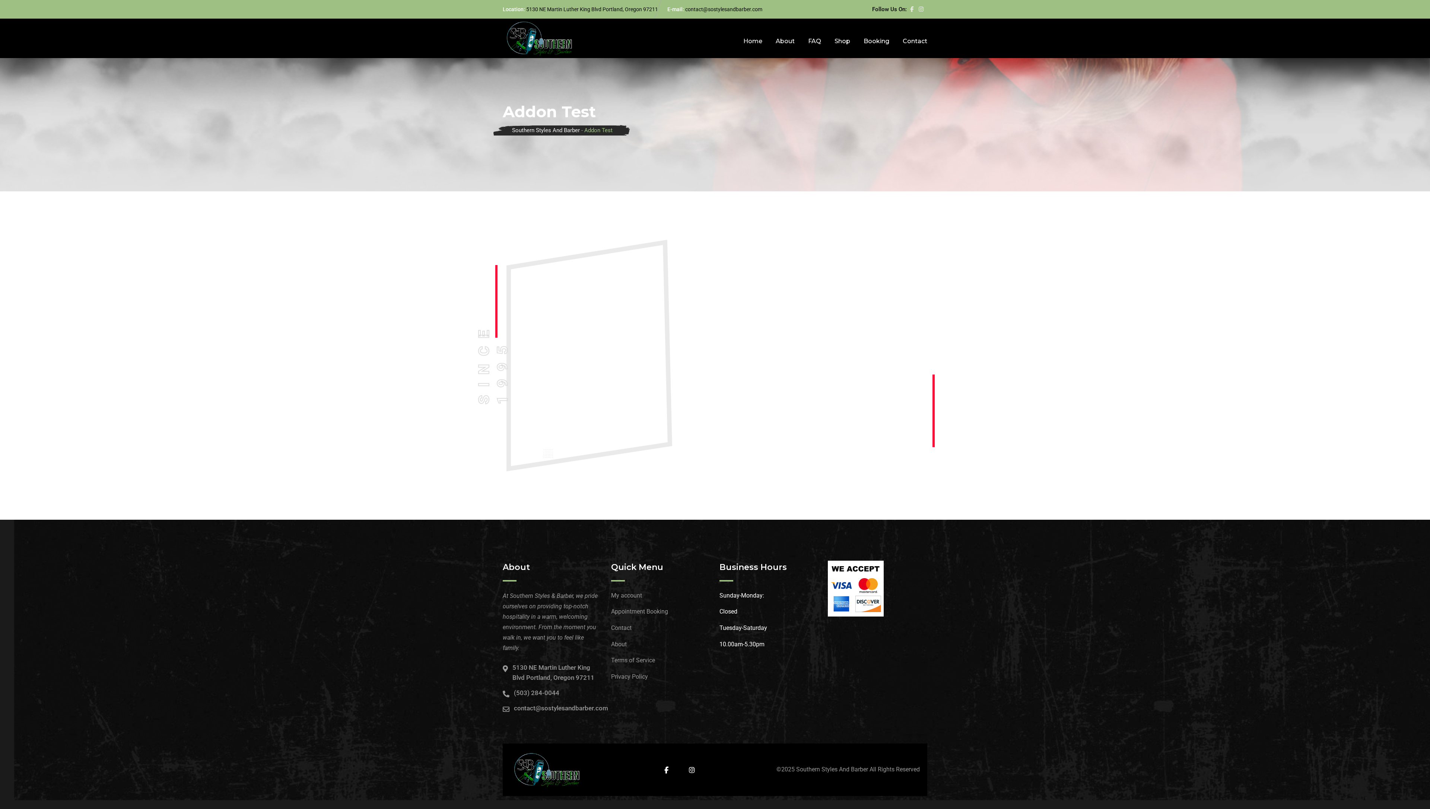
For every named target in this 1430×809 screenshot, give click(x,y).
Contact (915, 41)
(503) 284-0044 (536, 693)
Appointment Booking (639, 611)
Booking (876, 41)
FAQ (814, 41)
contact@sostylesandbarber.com (723, 9)
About (785, 41)
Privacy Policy (629, 676)
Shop (842, 41)
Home (752, 41)
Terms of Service (633, 660)
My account (626, 595)
